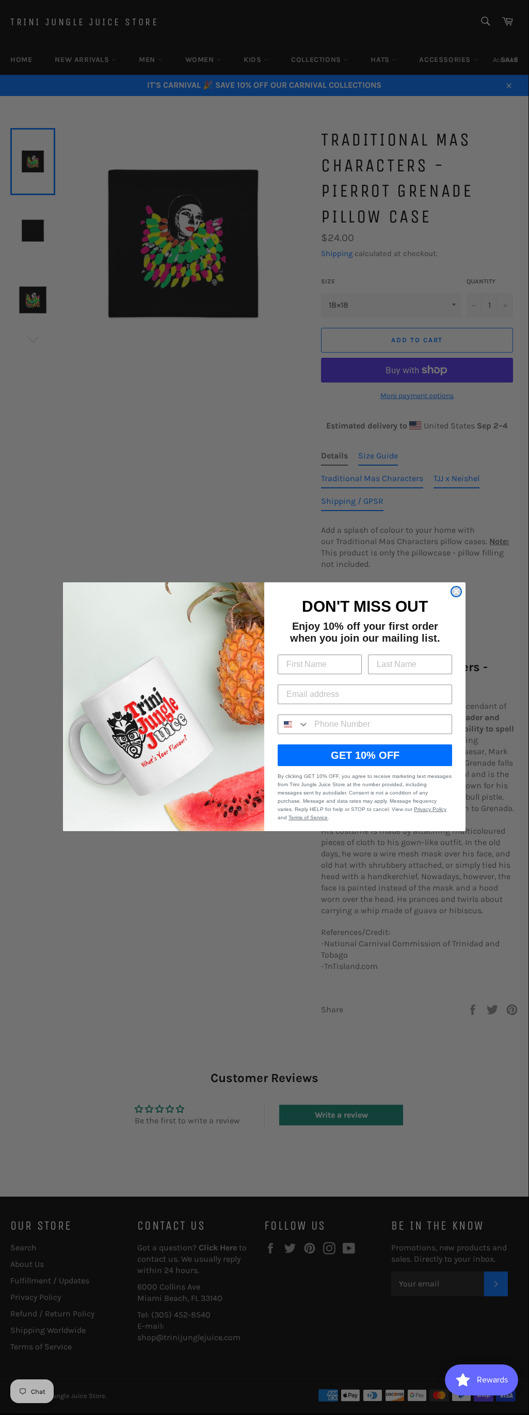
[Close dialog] (456, 591)
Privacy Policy (430, 809)
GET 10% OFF (365, 755)
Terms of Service (308, 817)
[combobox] (293, 724)
